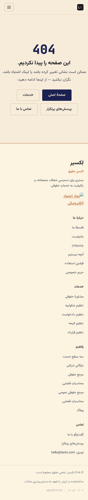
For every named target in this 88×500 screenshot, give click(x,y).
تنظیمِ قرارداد (75, 332)
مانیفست (77, 236)
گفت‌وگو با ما (75, 434)
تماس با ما (23, 109)
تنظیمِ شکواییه (74, 305)
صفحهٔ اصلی (56, 95)
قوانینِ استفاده (74, 263)
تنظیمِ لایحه (76, 323)
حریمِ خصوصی (74, 272)
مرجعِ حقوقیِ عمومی (70, 392)
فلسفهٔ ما (77, 227)
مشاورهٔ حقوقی (74, 296)
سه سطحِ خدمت (73, 356)
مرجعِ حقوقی (75, 374)
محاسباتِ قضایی (72, 383)
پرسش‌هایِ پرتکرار (72, 443)
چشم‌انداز (77, 245)
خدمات (28, 95)
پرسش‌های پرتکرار (59, 109)
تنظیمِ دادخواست (72, 314)
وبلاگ (80, 410)
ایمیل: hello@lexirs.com (67, 452)
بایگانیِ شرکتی (75, 365)
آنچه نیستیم (75, 254)
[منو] (9, 7)
